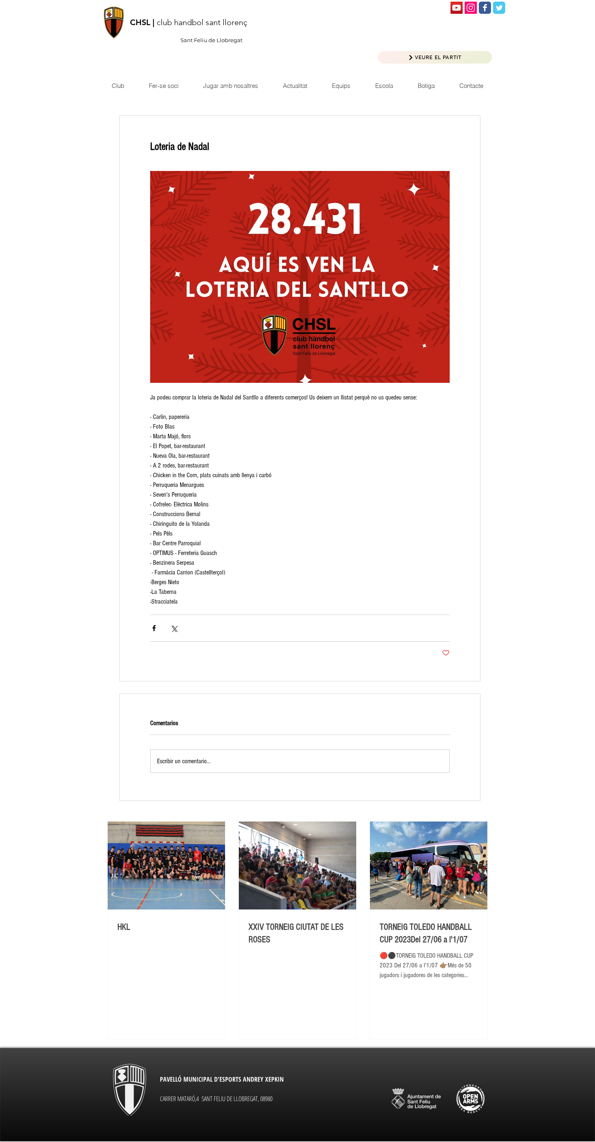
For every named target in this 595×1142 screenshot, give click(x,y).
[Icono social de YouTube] (456, 8)
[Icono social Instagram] (471, 8)
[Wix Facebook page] (485, 8)
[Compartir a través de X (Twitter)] (174, 628)
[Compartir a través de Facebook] (154, 628)
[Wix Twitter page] (499, 8)
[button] (294, 85)
